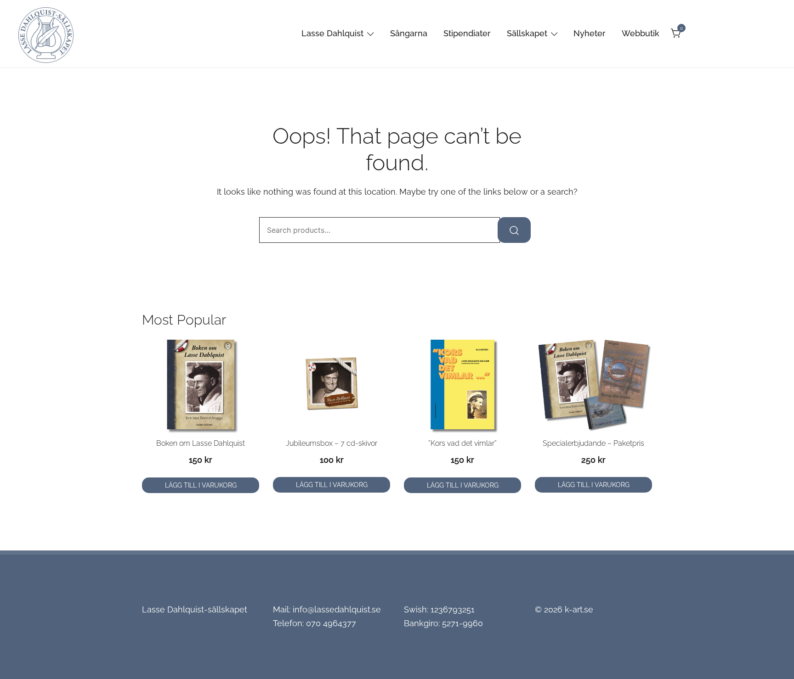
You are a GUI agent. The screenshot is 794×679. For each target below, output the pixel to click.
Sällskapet (527, 33)
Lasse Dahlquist (332, 33)
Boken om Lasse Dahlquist (200, 443)
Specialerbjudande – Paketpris (593, 443)
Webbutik (640, 33)
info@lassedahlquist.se (337, 609)
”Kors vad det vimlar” (462, 443)
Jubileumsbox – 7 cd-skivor (331, 443)
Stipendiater (467, 33)
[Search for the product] (514, 230)
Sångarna (408, 33)
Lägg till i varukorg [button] (201, 485)
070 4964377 (331, 623)
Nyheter (589, 33)
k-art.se (579, 609)
